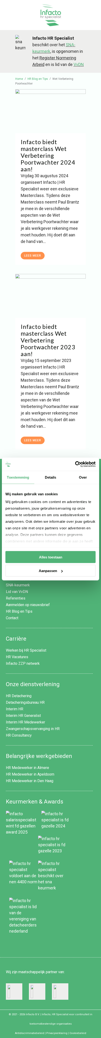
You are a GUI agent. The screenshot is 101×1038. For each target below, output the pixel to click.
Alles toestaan (50, 557)
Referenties (15, 598)
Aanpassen (48, 571)
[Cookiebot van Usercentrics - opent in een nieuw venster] (75, 464)
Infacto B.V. (33, 1014)
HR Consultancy (19, 735)
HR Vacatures (17, 657)
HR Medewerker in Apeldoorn (30, 774)
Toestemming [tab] (18, 477)
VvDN (79, 64)
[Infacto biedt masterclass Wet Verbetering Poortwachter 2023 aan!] (50, 296)
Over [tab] (83, 477)
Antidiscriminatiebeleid (29, 1033)
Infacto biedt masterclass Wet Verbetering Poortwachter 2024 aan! (48, 155)
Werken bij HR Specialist (26, 650)
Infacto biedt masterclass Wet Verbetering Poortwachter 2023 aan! (48, 340)
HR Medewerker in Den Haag (29, 781)
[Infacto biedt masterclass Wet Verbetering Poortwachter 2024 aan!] (50, 111)
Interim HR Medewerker (25, 722)
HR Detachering (18, 696)
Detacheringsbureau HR (25, 702)
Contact (12, 618)
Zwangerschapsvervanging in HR (33, 729)
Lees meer (32, 255)
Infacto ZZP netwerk (23, 663)
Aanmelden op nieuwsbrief (28, 605)
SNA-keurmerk (18, 585)
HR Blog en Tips (19, 611)
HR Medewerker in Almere (27, 767)
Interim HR (14, 709)
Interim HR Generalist (23, 715)
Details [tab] (50, 477)
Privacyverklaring (56, 1033)
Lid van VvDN (17, 591)
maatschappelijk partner (37, 972)
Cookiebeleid (78, 1033)
